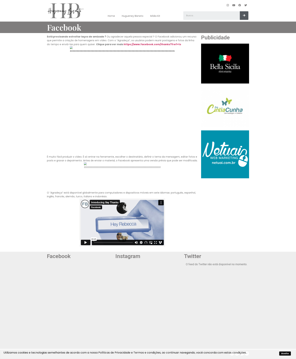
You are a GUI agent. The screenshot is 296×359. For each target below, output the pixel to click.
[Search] (244, 15)
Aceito (285, 353)
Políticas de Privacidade (114, 353)
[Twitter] (245, 5)
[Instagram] (227, 5)
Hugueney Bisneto (132, 16)
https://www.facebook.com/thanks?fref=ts (152, 44)
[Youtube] (233, 5)
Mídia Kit (155, 16)
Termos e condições (147, 353)
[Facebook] (239, 5)
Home (111, 16)
